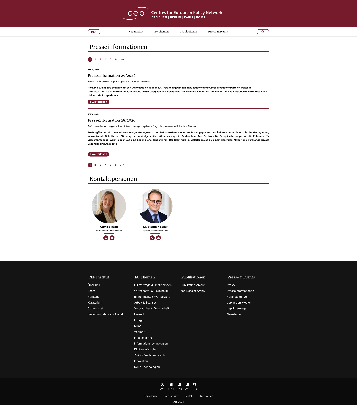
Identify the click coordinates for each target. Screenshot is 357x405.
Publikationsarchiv (193, 285)
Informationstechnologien (151, 343)
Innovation (141, 361)
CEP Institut (99, 277)
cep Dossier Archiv (193, 291)
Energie (139, 320)
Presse (231, 285)
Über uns (94, 285)
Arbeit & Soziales (145, 302)
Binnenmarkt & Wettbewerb (152, 296)
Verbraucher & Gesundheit (151, 308)
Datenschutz (171, 396)
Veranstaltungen (238, 296)
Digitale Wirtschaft (146, 349)
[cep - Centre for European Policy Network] (178, 13)
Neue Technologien (147, 367)
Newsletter (234, 314)
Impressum (150, 396)
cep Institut (136, 31)
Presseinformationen (240, 291)
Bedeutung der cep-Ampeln (106, 314)
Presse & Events (218, 31)
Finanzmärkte (143, 337)
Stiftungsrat (95, 308)
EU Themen (161, 31)
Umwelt (139, 314)
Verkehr (139, 332)
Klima (137, 326)
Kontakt (189, 396)
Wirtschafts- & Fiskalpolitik (151, 291)
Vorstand (94, 296)
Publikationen (188, 31)
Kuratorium (95, 302)
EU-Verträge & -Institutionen (153, 285)
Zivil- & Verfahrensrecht (150, 355)
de (93, 31)
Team (91, 291)
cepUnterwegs (236, 308)
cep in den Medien (239, 302)
